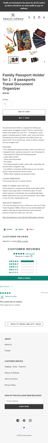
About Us (8, 345)
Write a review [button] (24, 278)
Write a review (22, 241)
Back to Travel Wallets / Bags (25, 324)
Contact (8, 351)
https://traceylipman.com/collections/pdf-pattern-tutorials (23, 217)
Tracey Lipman (26, 435)
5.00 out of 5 (30, 254)
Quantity (5, 99)
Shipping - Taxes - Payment (15, 367)
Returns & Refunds (12, 373)
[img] (5, 293)
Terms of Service (11, 379)
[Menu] (44, 17)
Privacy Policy (10, 385)
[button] (14, 261)
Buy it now (24, 118)
